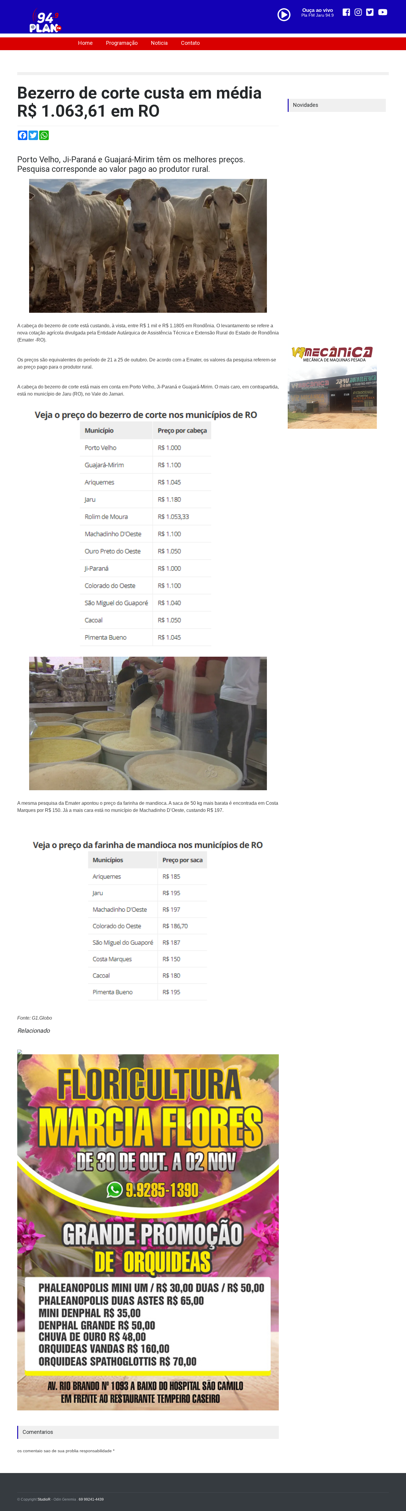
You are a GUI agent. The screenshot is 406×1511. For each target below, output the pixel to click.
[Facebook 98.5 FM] (346, 12)
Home (85, 43)
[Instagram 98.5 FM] (358, 12)
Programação (122, 43)
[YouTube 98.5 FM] (383, 12)
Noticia (159, 43)
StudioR (44, 1499)
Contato (190, 43)
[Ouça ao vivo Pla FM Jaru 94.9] (286, 27)
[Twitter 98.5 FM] (370, 12)
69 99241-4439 (91, 1499)
